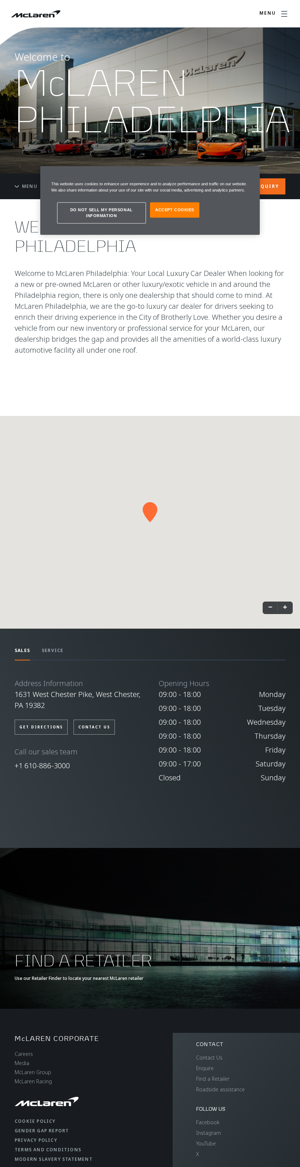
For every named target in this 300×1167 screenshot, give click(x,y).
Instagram (208, 1132)
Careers (24, 1053)
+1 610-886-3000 (42, 765)
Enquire (205, 1068)
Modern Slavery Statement (54, 1159)
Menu (29, 186)
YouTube (206, 1143)
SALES (22, 650)
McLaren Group (33, 1072)
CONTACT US (94, 727)
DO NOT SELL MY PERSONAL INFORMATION (101, 213)
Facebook (208, 1122)
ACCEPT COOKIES (174, 210)
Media (22, 1063)
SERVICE (52, 650)
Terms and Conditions (48, 1150)
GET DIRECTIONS (41, 727)
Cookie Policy (35, 1121)
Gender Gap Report (42, 1131)
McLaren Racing (33, 1081)
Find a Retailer (212, 1078)
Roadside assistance (220, 1089)
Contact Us (209, 1057)
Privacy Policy (36, 1140)
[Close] (249, 175)
